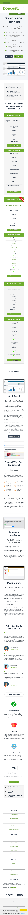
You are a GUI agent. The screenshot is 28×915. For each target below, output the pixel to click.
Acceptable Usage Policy (14, 907)
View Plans (19, 56)
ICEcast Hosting (14, 818)
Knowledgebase (14, 846)
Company (14, 863)
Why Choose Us (14, 867)
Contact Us (15, 782)
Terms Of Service (14, 904)
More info (22, 913)
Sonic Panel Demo (14, 436)
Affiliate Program (14, 874)
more (14, 887)
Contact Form (14, 839)
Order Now (15, 145)
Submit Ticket (14, 842)
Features (9, 56)
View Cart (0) (14, 1)
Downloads (14, 850)
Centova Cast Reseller (14, 822)
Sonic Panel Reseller (14, 829)
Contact (6, 1)
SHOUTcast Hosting (14, 814)
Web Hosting (14, 825)
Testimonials (14, 870)
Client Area (7, 3)
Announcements (14, 853)
